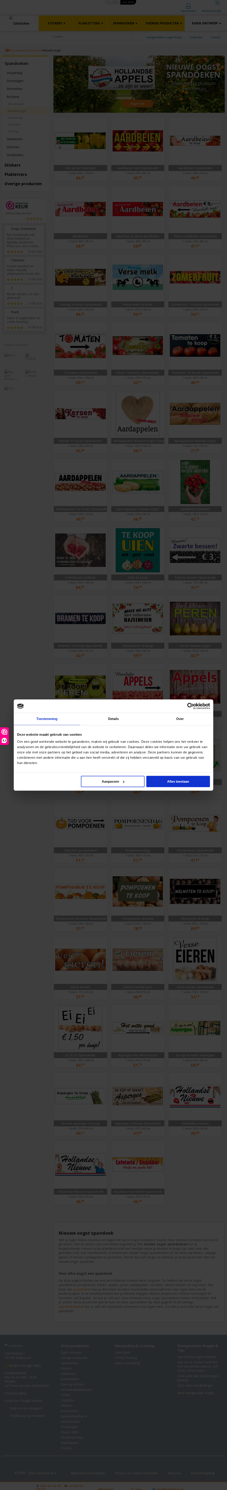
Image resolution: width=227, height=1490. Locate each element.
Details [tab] (113, 719)
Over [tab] (180, 719)
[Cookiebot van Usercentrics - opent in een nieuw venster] (190, 706)
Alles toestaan (178, 781)
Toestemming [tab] (46, 719)
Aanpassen (110, 781)
